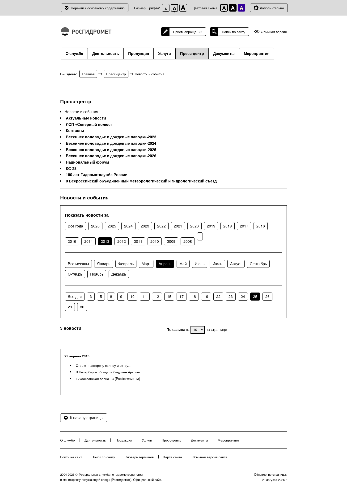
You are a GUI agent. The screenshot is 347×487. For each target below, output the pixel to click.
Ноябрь (96, 274)
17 (181, 296)
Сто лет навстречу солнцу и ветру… (103, 365)
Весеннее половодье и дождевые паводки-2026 (111, 155)
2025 (112, 226)
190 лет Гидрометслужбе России (96, 174)
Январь (103, 263)
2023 (145, 226)
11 (145, 296)
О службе (74, 53)
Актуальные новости (86, 118)
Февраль (126, 263)
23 (231, 296)
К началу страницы (86, 417)
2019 (211, 226)
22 (218, 296)
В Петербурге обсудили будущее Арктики (108, 372)
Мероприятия (256, 53)
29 (70, 307)
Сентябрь (258, 263)
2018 (227, 226)
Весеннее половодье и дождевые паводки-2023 (111, 137)
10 (132, 296)
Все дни (75, 296)
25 (255, 296)
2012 (121, 241)
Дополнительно (272, 7)
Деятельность (105, 53)
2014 (88, 241)
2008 (187, 241)
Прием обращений (187, 31)
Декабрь (118, 274)
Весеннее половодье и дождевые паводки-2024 (111, 143)
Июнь (199, 263)
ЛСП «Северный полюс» (89, 124)
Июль (217, 263)
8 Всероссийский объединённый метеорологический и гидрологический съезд (141, 181)
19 (206, 296)
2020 (194, 226)
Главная (88, 73)
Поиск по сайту (233, 31)
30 (82, 307)
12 (157, 296)
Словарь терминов (139, 456)
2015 (72, 241)
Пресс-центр (192, 53)
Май (183, 263)
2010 (154, 241)
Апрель (165, 263)
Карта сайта (172, 456)
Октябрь (75, 274)
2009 (171, 241)
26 (267, 296)
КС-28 (71, 168)
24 (243, 296)
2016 (260, 226)
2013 (105, 241)
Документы (224, 53)
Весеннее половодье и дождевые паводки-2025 (111, 149)
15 (169, 296)
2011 (138, 241)
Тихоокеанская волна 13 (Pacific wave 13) (108, 378)
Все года (75, 226)
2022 (161, 226)
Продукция (138, 53)
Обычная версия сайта (209, 456)
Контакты (75, 130)
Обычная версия (274, 31)
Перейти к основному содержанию (98, 7)
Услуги (164, 53)
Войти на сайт (71, 456)
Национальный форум (87, 162)
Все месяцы (78, 263)
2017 (244, 226)
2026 (95, 226)
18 (194, 296)
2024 (128, 226)
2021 (178, 226)
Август (236, 263)
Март (146, 263)
